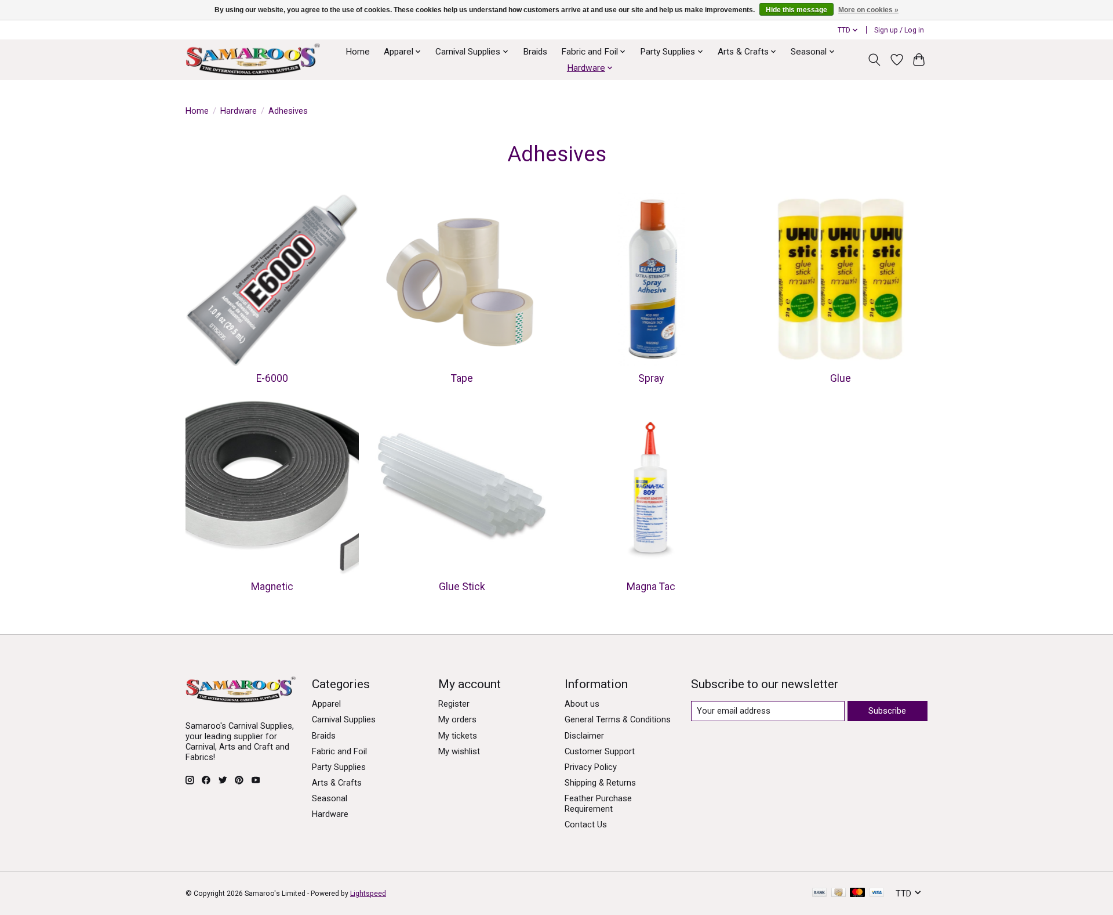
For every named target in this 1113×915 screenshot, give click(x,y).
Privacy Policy (591, 767)
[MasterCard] (857, 893)
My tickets (457, 735)
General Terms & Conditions (618, 719)
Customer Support (600, 751)
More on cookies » (868, 10)
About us (582, 704)
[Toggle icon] (874, 59)
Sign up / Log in (899, 30)
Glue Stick (462, 586)
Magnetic (272, 586)
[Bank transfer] (819, 893)
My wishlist (459, 751)
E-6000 (272, 378)
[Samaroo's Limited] (253, 59)
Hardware (238, 111)
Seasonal (329, 798)
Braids (535, 51)
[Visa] (877, 893)
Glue (840, 378)
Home (357, 51)
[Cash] (838, 893)
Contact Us (586, 824)
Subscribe (887, 711)
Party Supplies (339, 767)
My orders (457, 719)
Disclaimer (584, 735)
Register (454, 704)
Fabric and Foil (339, 751)
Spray (651, 378)
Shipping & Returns (600, 782)
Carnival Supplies (344, 719)
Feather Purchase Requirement (598, 803)
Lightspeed (368, 893)
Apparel (326, 704)
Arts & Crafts (337, 782)
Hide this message (796, 10)
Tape (462, 378)
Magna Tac (651, 586)
